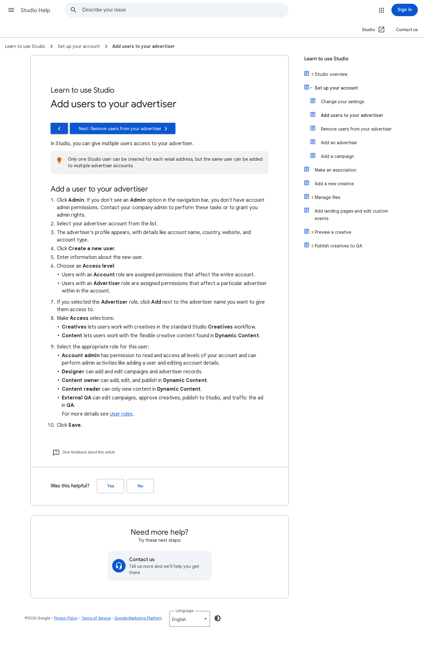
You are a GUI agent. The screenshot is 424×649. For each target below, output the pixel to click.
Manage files (327, 197)
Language (184, 610)
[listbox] (189, 619)
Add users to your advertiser (352, 115)
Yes (110, 486)
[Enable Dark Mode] (217, 618)
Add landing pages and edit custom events (351, 214)
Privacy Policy (66, 618)
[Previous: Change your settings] (59, 128)
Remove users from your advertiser (356, 129)
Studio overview (331, 74)
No (140, 486)
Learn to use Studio (326, 59)
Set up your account (336, 88)
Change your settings (342, 101)
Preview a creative (333, 232)
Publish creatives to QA (338, 246)
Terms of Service (96, 618)
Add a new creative (334, 183)
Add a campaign (337, 156)
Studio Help (35, 10)
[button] (11, 9)
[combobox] (185, 10)
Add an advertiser (339, 142)
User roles (121, 414)
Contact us (407, 29)
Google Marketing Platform (138, 618)
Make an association (335, 170)
